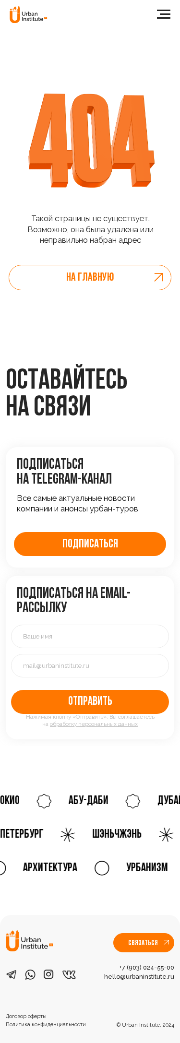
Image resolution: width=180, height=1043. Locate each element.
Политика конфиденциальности (46, 1024)
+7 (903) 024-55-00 (147, 967)
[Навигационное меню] (163, 14)
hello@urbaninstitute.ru (139, 976)
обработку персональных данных (94, 724)
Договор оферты (26, 1016)
